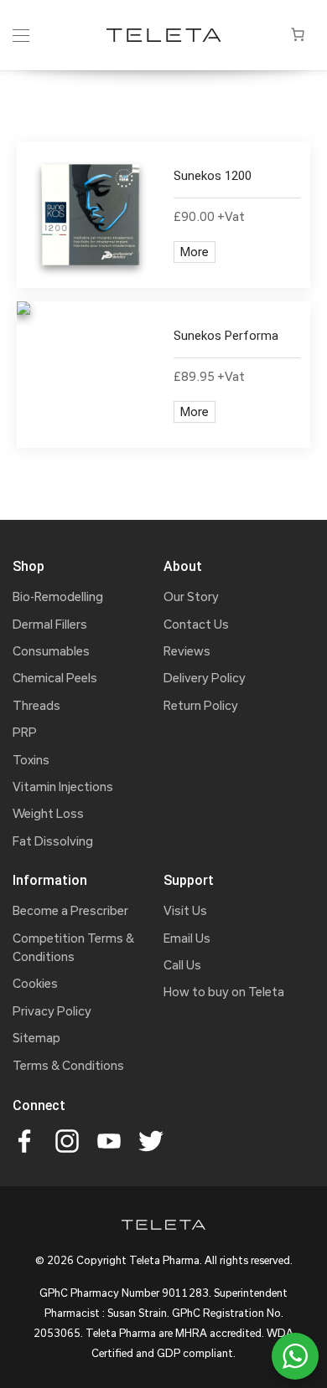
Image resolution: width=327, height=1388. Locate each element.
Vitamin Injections (63, 786)
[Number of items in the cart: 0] (297, 34)
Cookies (35, 983)
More (194, 251)
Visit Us (185, 910)
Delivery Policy (205, 678)
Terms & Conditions (68, 1065)
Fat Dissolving (53, 841)
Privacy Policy (52, 1011)
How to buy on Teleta (224, 991)
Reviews (187, 651)
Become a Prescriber (70, 910)
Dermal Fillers (50, 624)
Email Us (187, 938)
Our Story (191, 596)
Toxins (31, 760)
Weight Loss (48, 813)
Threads (36, 705)
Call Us (182, 965)
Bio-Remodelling (58, 596)
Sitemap (36, 1038)
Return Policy (201, 705)
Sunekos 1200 (213, 175)
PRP (25, 732)
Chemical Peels (55, 678)
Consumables (51, 651)
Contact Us (196, 624)
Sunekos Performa (226, 335)
